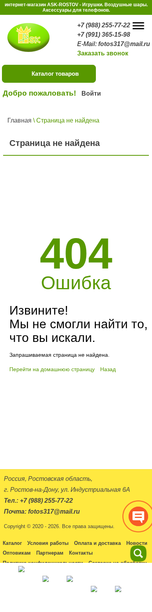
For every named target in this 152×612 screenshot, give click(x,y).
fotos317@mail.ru (124, 44)
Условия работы (48, 543)
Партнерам (50, 553)
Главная (19, 120)
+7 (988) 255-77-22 (103, 25)
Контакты (81, 553)
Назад (108, 369)
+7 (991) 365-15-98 (103, 34)
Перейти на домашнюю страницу (52, 369)
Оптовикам (17, 553)
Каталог (12, 543)
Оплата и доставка (97, 543)
